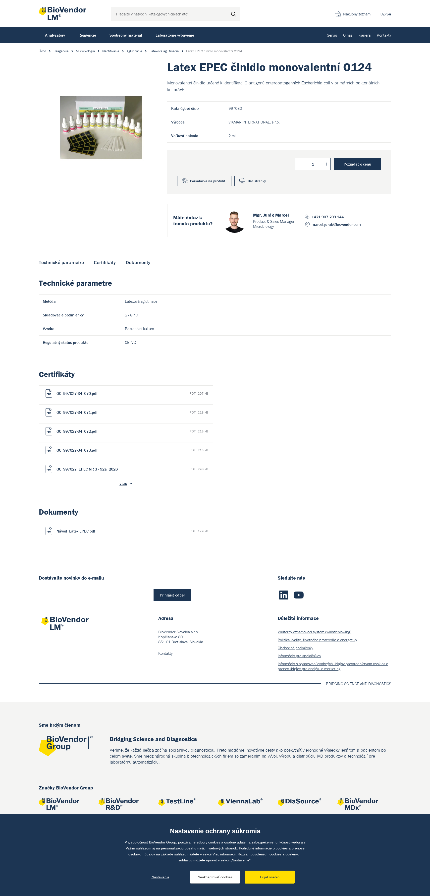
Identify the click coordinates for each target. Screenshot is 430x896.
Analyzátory (55, 35)
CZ (382, 13)
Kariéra (365, 35)
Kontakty (384, 35)
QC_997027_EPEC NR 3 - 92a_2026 (132, 469)
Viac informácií (224, 854)
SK (388, 13)
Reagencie (87, 35)
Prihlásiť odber (172, 595)
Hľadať (233, 14)
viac (123, 483)
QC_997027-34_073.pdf (132, 450)
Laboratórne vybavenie (175, 35)
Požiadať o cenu (357, 164)
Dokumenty (138, 262)
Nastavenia (160, 877)
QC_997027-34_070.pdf (132, 393)
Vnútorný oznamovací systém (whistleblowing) (314, 631)
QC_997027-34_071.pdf (132, 412)
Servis (332, 35)
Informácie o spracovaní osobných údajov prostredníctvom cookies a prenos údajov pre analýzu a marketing (333, 666)
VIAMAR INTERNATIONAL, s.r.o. (254, 121)
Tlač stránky (256, 181)
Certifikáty (105, 262)
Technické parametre (61, 262)
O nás (347, 35)
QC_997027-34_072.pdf (132, 431)
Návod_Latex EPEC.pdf (132, 531)
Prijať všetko (269, 877)
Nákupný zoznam (357, 13)
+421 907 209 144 (328, 216)
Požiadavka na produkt (207, 181)
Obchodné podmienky (295, 647)
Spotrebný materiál (125, 35)
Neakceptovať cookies (215, 877)
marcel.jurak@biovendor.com (336, 224)
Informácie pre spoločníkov (299, 655)
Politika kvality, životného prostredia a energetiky (317, 639)
